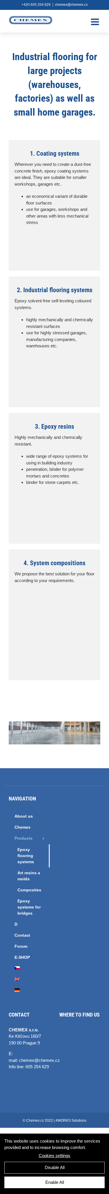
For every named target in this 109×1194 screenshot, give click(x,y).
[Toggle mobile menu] (95, 21)
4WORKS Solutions (71, 1120)
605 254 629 (37, 1066)
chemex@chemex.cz (71, 5)
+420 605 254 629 (36, 5)
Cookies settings (54, 1155)
